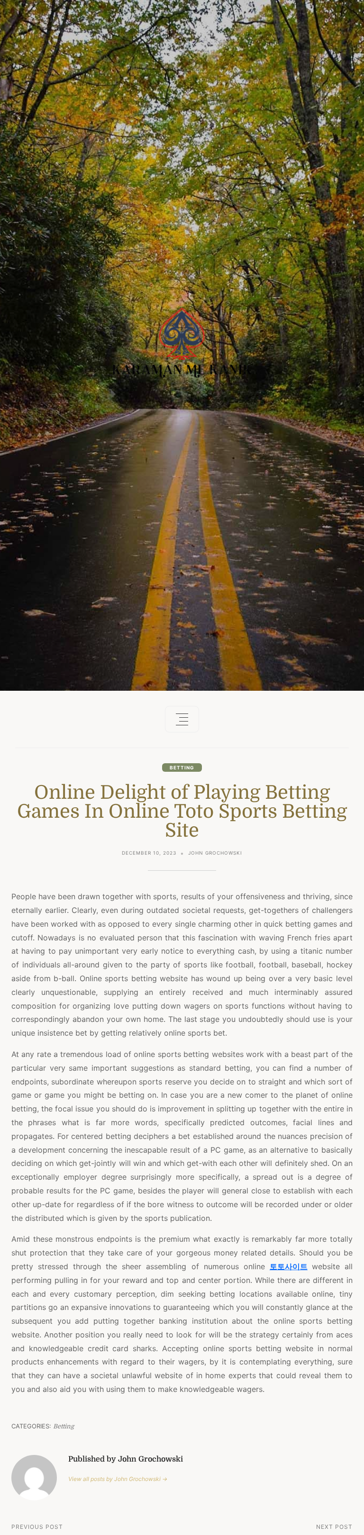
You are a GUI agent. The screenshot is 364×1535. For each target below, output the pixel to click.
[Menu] (182, 719)
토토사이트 (289, 1266)
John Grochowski (215, 853)
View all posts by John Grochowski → (117, 1478)
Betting (182, 767)
